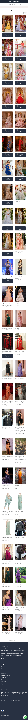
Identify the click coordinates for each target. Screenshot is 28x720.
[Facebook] (1, 658)
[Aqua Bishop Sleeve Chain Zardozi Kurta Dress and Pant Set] (20, 501)
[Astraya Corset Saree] (20, 622)
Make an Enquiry (8, 34)
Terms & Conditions (5, 675)
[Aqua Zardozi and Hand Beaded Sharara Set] (7, 527)
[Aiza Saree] (20, 318)
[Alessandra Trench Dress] (7, 368)
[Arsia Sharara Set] (20, 575)
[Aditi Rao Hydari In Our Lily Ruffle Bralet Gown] (7, 294)
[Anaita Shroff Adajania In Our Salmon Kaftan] (7, 446)
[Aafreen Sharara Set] (20, 241)
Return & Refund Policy (6, 671)
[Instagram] (3, 658)
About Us (3, 666)
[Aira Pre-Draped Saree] (7, 318)
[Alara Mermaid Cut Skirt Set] (7, 341)
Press (2, 679)
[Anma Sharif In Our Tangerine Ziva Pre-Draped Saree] (20, 475)
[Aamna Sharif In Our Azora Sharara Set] (20, 267)
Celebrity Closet (4, 681)
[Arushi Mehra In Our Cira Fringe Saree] (20, 598)
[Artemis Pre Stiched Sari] (7, 598)
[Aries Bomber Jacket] (20, 552)
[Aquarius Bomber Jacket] (20, 527)
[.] (7, 23)
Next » (17, 640)
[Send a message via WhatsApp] (25, 717)
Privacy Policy (4, 669)
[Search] (4, 4)
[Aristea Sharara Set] (7, 575)
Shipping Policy (4, 673)
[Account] (20, 4)
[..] (7, 216)
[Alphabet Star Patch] (7, 417)
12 (14, 640)
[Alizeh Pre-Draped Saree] (20, 368)
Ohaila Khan (6, 715)
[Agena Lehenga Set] (20, 294)
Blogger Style (4, 684)
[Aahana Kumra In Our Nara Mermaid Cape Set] (7, 267)
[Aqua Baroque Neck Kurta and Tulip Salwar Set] (7, 501)
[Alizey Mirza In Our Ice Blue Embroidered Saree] (20, 391)
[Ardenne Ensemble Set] (7, 552)
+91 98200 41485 (7, 698)
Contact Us (3, 677)
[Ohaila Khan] (12, 4)
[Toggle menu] (1, 4)
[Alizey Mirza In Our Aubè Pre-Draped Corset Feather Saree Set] (7, 391)
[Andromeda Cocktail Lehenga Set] (7, 475)
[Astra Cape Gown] (7, 622)
